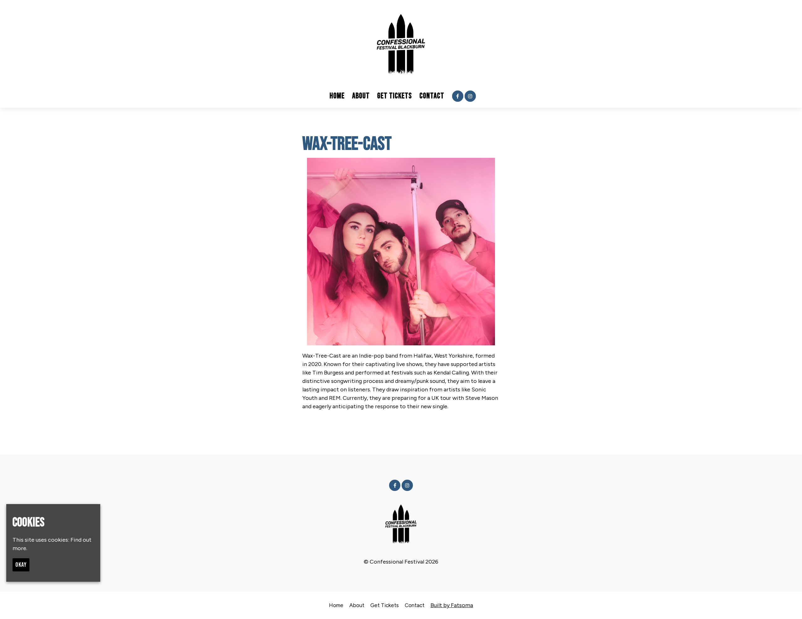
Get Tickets (394, 96)
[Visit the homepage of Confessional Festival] (401, 42)
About (361, 96)
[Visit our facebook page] (457, 96)
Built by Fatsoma (451, 605)
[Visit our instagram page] (470, 96)
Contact (431, 96)
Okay (21, 565)
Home (337, 96)
